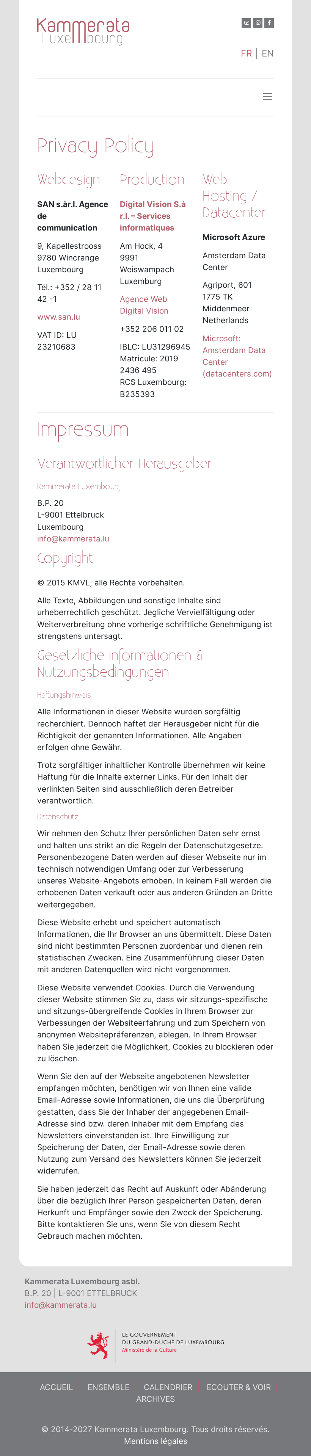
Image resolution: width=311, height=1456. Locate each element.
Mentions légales (155, 1441)
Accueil (56, 1387)
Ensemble (108, 1387)
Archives (155, 1399)
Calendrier (168, 1387)
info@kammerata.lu (73, 538)
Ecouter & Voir (239, 1387)
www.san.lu (58, 317)
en (268, 53)
